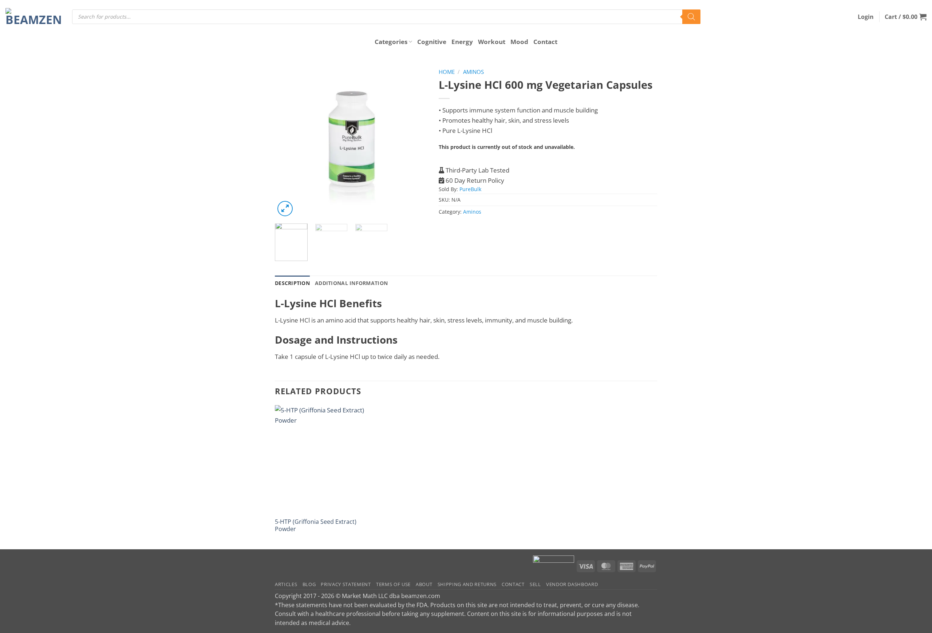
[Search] (691, 16)
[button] (866, 16)
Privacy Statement (346, 584)
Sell (535, 584)
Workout (491, 41)
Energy (462, 41)
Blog (309, 584)
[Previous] (287, 141)
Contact (545, 41)
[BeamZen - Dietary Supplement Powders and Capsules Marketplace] (33, 16)
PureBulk (470, 189)
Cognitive (431, 41)
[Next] (415, 141)
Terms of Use (393, 584)
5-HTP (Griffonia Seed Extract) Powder (315, 525)
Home (447, 71)
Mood (519, 41)
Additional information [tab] (351, 283)
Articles (286, 584)
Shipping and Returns (467, 584)
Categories (391, 41)
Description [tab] (292, 283)
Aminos (473, 71)
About (424, 584)
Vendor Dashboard (572, 584)
